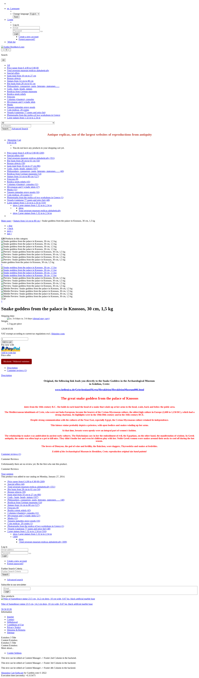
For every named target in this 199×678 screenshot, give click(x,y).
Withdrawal (12, 622)
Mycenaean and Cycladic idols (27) (23, 187)
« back (10, 228)
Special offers (13, 73)
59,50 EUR (6, 609)
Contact (10, 619)
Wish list (11, 42)
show (21, 208)
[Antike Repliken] (12, 47)
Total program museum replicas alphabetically (28, 70)
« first (9, 226)
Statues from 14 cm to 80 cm (20, 81)
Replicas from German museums (22, 91)
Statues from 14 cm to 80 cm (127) (23, 176)
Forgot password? (27, 39)
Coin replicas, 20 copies (18, 110)
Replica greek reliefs (16, 94)
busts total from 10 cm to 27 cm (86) (23, 166)
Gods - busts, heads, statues (19, 89)
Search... (6, 129)
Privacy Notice (14, 627)
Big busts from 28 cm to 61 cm (21, 83)
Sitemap (10, 632)
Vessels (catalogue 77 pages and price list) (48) (28, 200)
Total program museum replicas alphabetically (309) (43, 542)
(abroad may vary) (41, 318)
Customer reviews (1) (17, 370)
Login (10, 19)
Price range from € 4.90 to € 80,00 (23, 68)
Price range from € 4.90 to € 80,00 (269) (25, 153)
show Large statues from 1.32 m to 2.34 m (32, 205)
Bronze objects (14, 78)
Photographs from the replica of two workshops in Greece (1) (35, 197)
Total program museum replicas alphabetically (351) (31, 158)
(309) (15, 536)
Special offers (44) (15, 155)
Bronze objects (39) (16, 163)
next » (10, 231)
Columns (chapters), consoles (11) (22, 184)
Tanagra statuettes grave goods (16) (23, 192)
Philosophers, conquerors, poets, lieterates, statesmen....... (33, 86)
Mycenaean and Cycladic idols (21, 102)
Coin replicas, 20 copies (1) (19, 195)
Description (12, 368)
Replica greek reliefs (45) (18, 182)
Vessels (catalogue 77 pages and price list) (26, 112)
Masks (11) (12, 189)
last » (9, 233)
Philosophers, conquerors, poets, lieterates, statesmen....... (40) (35, 171)
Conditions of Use (15, 624)
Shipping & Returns (16, 630)
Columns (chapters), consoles (20, 99)
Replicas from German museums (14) (24, 174)
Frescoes (11, 97)
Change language (21, 14)
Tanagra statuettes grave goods (21, 107)
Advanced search (15, 579)
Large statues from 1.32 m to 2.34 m (23, 117)
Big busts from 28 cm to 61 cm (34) (23, 161)
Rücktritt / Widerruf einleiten (16, 361)
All (8, 65)
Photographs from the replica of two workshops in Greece (33, 115)
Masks (10, 104)
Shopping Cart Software (12, 673)
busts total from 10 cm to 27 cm (21, 76)
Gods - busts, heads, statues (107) (22, 168)
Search (5, 574)
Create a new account (28, 36)
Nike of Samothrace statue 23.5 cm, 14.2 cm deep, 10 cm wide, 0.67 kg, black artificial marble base (47, 604)
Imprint (10, 617)
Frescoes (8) (12, 179)
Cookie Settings (14, 653)
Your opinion (7, 474)
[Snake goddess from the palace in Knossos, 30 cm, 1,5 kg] (29, 267)
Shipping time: (8, 316)
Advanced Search (20, 128)
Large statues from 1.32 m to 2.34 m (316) (26, 203)
